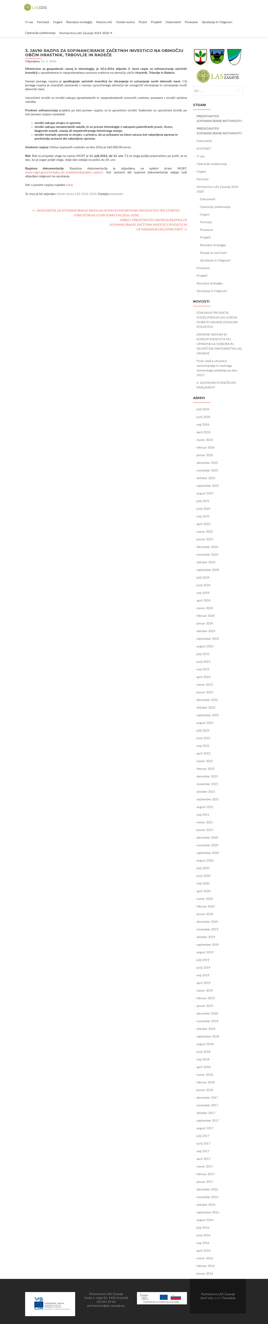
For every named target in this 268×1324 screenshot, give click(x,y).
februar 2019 (206, 998)
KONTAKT (204, 148)
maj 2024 (203, 592)
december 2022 (207, 700)
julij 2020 (203, 868)
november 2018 (207, 1021)
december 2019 (207, 921)
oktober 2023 (206, 631)
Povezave (191, 22)
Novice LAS (104, 22)
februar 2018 (206, 1082)
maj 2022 (203, 745)
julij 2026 (203, 409)
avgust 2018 (205, 1044)
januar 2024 (205, 623)
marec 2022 (205, 761)
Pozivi (143, 22)
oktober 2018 (206, 1028)
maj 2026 (203, 424)
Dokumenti (173, 22)
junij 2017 (203, 1143)
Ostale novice (125, 22)
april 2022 (204, 753)
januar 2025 (205, 539)
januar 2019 (205, 1005)
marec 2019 (205, 990)
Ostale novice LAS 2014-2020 (76, 194)
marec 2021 (205, 822)
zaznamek (116, 194)
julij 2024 (203, 577)
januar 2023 (205, 692)
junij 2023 (203, 661)
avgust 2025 (205, 493)
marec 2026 (205, 439)
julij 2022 (203, 730)
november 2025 (207, 470)
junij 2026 (203, 417)
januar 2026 (205, 455)
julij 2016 (203, 1227)
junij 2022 (203, 738)
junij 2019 (203, 967)
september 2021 (208, 799)
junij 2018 (203, 1051)
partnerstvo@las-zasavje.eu (106, 1305)
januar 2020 (205, 914)
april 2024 (204, 600)
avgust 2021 (205, 807)
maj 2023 (203, 669)
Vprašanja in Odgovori (217, 22)
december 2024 (207, 547)
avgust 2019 (205, 952)
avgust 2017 (205, 1128)
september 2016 (208, 1212)
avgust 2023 (205, 646)
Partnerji (43, 22)
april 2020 (204, 891)
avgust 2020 (205, 860)
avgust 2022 (205, 722)
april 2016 (204, 1250)
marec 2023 (205, 684)
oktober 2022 (206, 707)
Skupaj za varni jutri (213, 252)
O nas (29, 22)
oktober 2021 (206, 791)
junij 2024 (203, 585)
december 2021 (207, 776)
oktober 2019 (206, 937)
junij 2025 (203, 508)
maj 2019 (203, 975)
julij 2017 (203, 1135)
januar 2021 (205, 830)
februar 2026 (206, 447)
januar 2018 (205, 1090)
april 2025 (204, 524)
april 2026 (204, 432)
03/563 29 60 (106, 1301)
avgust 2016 (205, 1220)
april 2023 (204, 677)
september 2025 (208, 485)
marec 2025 (205, 531)
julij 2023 (203, 654)
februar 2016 (206, 1266)
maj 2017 (203, 1151)
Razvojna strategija (79, 22)
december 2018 (207, 1013)
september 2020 (208, 852)
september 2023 (208, 638)
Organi (57, 22)
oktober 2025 (206, 478)
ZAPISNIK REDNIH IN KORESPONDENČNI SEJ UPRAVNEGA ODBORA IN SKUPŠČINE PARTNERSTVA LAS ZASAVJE (219, 344)
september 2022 (208, 715)
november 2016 (207, 1197)
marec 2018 (205, 1074)
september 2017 (208, 1120)
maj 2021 (203, 814)
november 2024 (207, 554)
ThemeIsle (228, 1298)
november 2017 (207, 1105)
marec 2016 (205, 1258)
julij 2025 (203, 501)
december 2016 (207, 1189)
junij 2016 (203, 1235)
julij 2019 (203, 960)
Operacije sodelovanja (40, 33)
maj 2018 (203, 1059)
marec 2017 (205, 1166)
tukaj (69, 185)
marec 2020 (205, 898)
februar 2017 (206, 1174)
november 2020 (207, 845)
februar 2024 (206, 615)
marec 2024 (205, 608)
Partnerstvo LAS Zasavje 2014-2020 (84, 33)
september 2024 (208, 569)
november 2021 (207, 784)
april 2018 (204, 1067)
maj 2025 (203, 516)
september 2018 (208, 1036)
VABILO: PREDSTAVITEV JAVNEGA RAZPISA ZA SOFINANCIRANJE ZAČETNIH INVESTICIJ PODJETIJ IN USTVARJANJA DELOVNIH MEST (148, 224)
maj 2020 (203, 883)
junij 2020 (203, 875)
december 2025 (207, 462)
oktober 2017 (206, 1113)
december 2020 (207, 837)
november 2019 (207, 929)
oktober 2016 (206, 1204)
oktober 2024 (206, 562)
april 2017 (204, 1158)
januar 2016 (205, 1273)
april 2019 (204, 983)
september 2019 (208, 944)
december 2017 (207, 1097)
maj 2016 (203, 1243)
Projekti (156, 22)
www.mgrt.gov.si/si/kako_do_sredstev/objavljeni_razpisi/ (64, 172)
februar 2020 (206, 906)
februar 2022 (206, 768)
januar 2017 (205, 1181)
